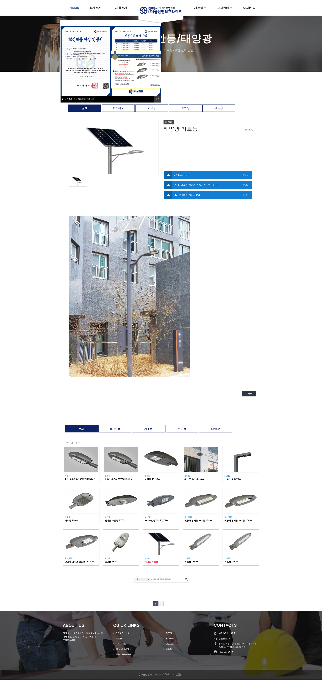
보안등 (185, 108)
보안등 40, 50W (152, 479)
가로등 (152, 108)
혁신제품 (118, 108)
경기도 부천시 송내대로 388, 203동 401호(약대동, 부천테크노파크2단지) (237, 645)
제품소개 (121, 7)
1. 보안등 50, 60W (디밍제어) (119, 479)
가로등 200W (71, 521)
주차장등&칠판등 (123, 654)
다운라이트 (121, 644)
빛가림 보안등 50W (114, 521)
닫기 (157, 99)
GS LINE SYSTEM (123, 649)
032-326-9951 (227, 633)
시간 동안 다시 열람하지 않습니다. (78, 99)
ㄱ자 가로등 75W (232, 479)
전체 (85, 108)
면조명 (169, 633)
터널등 (119, 638)
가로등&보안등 (122, 633)
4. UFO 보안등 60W (194, 479)
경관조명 (170, 644)
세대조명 (170, 638)
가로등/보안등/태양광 (179, 50)
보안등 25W (111, 562)
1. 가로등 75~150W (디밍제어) (80, 479)
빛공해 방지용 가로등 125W (198, 521)
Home (74, 7)
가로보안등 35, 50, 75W (156, 521)
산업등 (169, 649)
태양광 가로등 (151, 562)
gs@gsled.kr (224, 639)
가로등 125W (231, 562)
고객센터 (223, 7)
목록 (249, 393)
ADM (178, 674)
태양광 (219, 108)
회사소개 (95, 7)
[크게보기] (113, 148)
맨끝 (166, 603)
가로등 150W (191, 562)
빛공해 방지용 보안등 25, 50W (80, 562)
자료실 (198, 7)
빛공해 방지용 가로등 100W (238, 521)
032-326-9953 (226, 652)
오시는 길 (249, 7)
